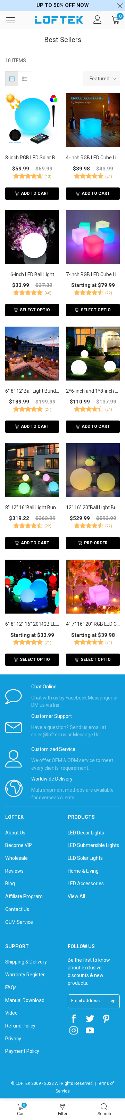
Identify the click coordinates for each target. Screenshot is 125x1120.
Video (11, 1013)
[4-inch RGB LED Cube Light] (93, 120)
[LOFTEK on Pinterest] (106, 1019)
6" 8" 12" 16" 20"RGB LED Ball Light (32, 624)
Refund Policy (20, 1026)
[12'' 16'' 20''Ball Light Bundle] (93, 470)
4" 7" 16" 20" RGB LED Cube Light (93, 624)
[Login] (98, 20)
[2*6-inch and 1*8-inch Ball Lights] (93, 354)
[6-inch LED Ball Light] (32, 237)
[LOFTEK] (59, 20)
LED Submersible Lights (93, 845)
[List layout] (24, 78)
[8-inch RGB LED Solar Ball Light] (32, 120)
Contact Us (17, 909)
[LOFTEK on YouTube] (90, 1031)
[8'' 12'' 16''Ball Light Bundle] (32, 470)
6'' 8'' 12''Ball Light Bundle (32, 391)
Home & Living (83, 871)
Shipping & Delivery (26, 962)
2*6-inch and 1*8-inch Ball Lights (93, 391)
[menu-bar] (15, 20)
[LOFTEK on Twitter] (90, 1019)
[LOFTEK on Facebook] (74, 1019)
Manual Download (24, 1000)
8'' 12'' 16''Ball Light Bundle (32, 507)
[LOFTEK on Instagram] (74, 1031)
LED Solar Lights (85, 858)
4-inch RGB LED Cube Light (93, 157)
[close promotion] (120, 5)
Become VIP (18, 845)
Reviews (14, 871)
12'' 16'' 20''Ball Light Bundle (93, 507)
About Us (15, 832)
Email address (85, 1000)
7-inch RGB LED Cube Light (93, 274)
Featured (99, 78)
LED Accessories (86, 883)
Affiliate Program (24, 896)
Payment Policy (22, 1051)
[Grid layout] (11, 78)
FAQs (11, 987)
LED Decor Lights (86, 832)
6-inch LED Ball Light (32, 274)
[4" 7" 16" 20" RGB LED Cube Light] (93, 587)
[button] (112, 1001)
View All (76, 896)
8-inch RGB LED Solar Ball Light (32, 157)
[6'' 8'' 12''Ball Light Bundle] (32, 354)
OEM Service (19, 922)
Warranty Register (25, 974)
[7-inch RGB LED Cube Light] (93, 237)
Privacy (13, 1038)
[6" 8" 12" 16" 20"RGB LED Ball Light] (32, 587)
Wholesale (16, 858)
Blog (10, 883)
